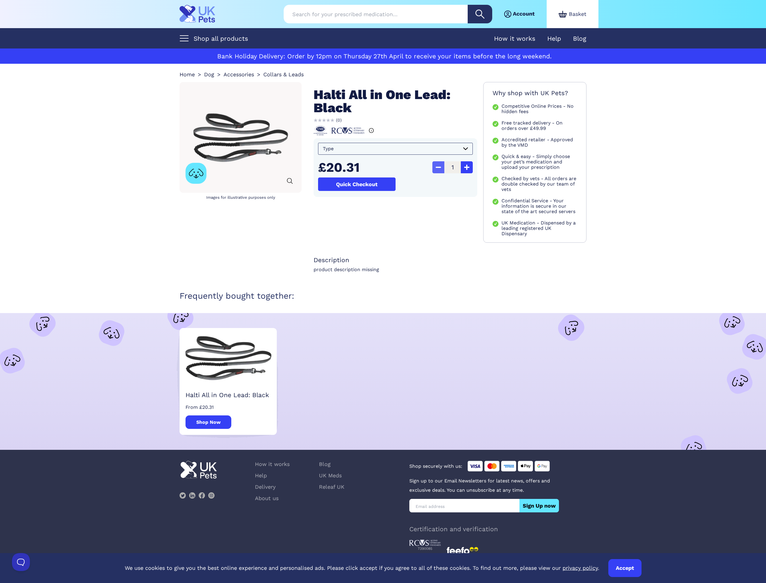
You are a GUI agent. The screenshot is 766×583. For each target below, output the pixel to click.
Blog (579, 38)
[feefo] (462, 551)
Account (524, 13)
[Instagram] (211, 495)
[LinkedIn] (192, 495)
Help (554, 38)
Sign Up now (539, 505)
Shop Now (208, 422)
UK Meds (330, 475)
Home (187, 74)
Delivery (265, 487)
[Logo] (197, 14)
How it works (514, 38)
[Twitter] (183, 495)
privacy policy (580, 568)
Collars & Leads (283, 74)
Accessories (239, 74)
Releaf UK (331, 487)
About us (267, 498)
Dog (209, 74)
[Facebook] (202, 495)
